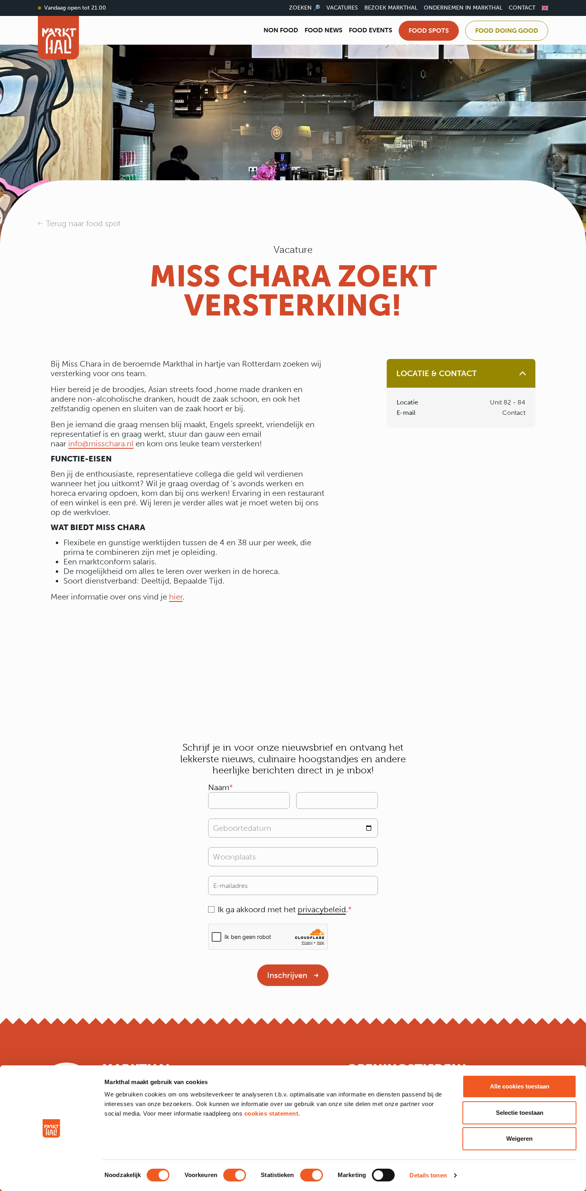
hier (176, 596)
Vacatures (342, 7)
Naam (218, 787)
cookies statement (271, 1113)
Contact (522, 7)
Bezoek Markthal (390, 7)
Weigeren (519, 1138)
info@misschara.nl (101, 443)
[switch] (234, 1175)
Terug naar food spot (83, 223)
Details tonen (427, 1175)
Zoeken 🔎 (304, 7)
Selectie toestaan (519, 1112)
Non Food (281, 30)
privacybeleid (322, 909)
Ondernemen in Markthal (463, 7)
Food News (323, 30)
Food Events (370, 30)
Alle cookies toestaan (519, 1086)
